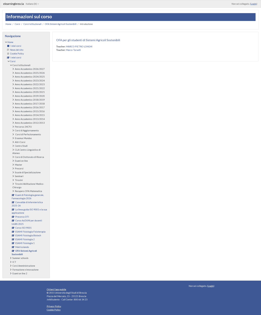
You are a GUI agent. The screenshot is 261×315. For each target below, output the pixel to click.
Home (8, 24)
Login (253, 3)
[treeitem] (26, 157)
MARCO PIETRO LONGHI (79, 46)
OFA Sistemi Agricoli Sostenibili (60, 24)
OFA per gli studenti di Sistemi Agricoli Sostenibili (88, 40)
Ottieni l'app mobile (56, 289)
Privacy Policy (54, 306)
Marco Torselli (73, 50)
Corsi (17, 24)
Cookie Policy (54, 309)
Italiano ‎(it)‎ (31, 3)
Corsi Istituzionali (32, 24)
